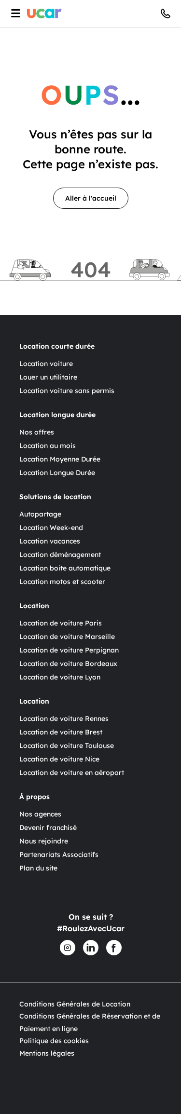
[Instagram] (67, 947)
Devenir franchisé (48, 827)
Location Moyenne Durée (59, 459)
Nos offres (36, 432)
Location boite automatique (65, 568)
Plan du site (38, 868)
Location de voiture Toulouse (66, 745)
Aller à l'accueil (90, 198)
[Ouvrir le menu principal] (13, 13)
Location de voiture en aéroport (71, 772)
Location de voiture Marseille (67, 636)
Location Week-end (51, 527)
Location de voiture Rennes (64, 718)
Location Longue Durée (57, 472)
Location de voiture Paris (60, 623)
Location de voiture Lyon (59, 677)
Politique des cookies (54, 1040)
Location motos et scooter (62, 581)
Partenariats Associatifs (58, 854)
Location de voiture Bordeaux (68, 663)
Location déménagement (60, 554)
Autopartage (40, 514)
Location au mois (47, 445)
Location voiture (46, 363)
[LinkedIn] (90, 947)
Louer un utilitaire (48, 377)
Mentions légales (46, 1053)
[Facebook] (114, 947)
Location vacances (49, 541)
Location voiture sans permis (66, 390)
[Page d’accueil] (44, 13)
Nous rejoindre (43, 841)
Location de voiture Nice (59, 759)
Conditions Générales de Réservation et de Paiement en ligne (89, 1022)
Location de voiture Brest (60, 732)
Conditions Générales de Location (74, 1004)
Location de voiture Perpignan (69, 650)
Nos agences (40, 814)
